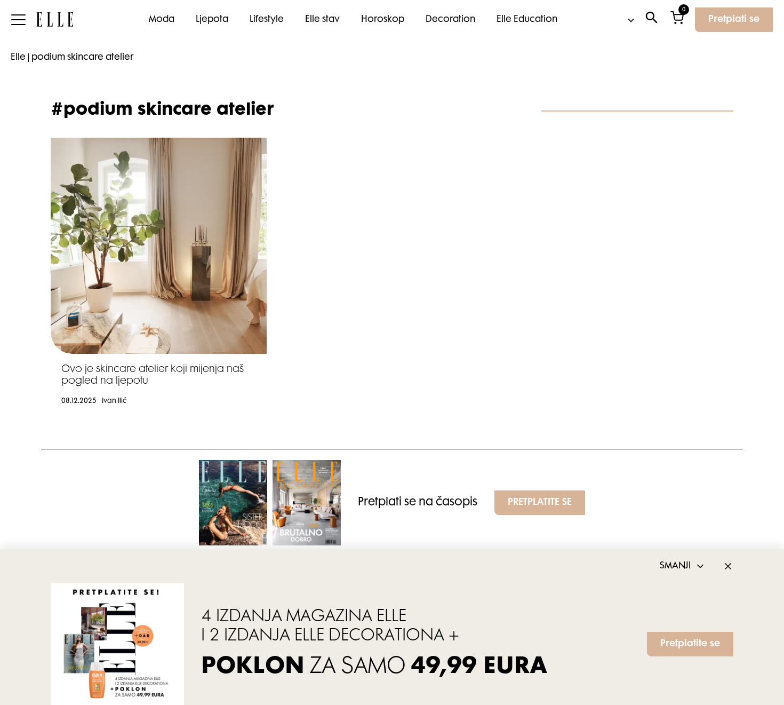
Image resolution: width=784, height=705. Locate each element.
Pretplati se (733, 19)
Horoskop (382, 19)
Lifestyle (267, 19)
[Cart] (677, 20)
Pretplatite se (690, 644)
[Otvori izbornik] (18, 19)
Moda (161, 19)
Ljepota (212, 19)
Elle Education (527, 19)
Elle (18, 57)
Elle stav (322, 19)
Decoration (450, 19)
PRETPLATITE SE (540, 502)
